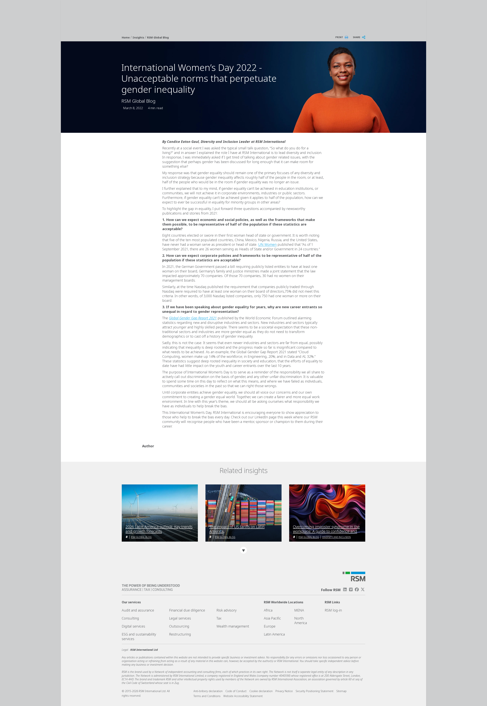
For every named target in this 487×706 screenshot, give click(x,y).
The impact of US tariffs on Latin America (237, 529)
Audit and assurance (138, 610)
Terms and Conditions (206, 696)
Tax (218, 618)
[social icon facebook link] (356, 590)
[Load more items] (243, 550)
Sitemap (341, 691)
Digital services (133, 626)
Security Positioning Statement (314, 691)
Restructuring (180, 634)
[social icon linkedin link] (344, 590)
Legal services (180, 618)
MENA (299, 610)
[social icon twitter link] (362, 590)
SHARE (356, 37)
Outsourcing (179, 626)
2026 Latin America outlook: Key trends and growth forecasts (159, 529)
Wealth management (232, 626)
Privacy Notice (284, 691)
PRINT (339, 37)
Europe (269, 626)
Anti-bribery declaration (208, 691)
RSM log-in (333, 610)
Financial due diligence (187, 610)
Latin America (274, 634)
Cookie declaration (261, 691)
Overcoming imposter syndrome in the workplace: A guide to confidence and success (326, 529)
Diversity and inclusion (336, 537)
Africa (268, 610)
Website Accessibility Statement (243, 696)
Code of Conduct (236, 691)
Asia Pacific (272, 618)
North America (300, 620)
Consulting (130, 618)
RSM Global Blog (158, 37)
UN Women (267, 244)
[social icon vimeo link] (350, 590)
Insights (139, 37)
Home (126, 37)
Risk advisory (226, 610)
